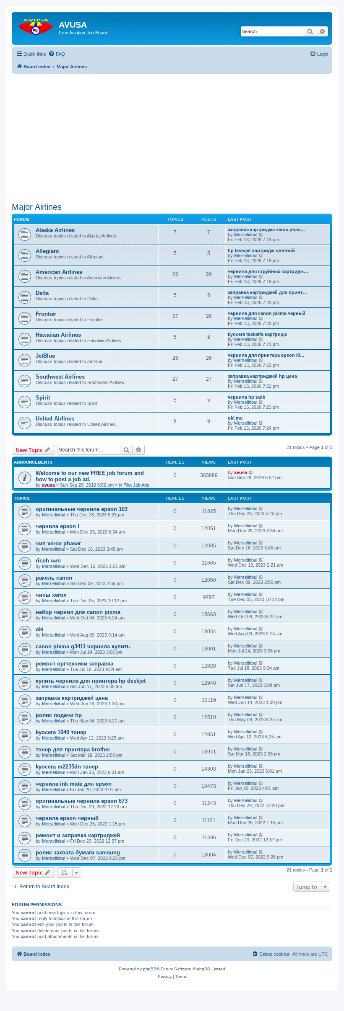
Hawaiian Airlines (58, 335)
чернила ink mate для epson (74, 784)
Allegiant (47, 251)
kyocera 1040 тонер (61, 732)
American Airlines (59, 272)
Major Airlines (37, 206)
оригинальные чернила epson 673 (82, 801)
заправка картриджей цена (72, 698)
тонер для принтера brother (73, 749)
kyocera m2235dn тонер (67, 766)
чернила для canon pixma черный (266, 313)
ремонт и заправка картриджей (78, 835)
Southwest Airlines (60, 377)
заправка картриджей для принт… (267, 292)
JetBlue (45, 356)
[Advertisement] (172, 132)
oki (40, 629)
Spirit (43, 398)
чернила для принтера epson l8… (266, 355)
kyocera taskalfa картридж (257, 334)
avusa (48, 484)
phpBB (149, 969)
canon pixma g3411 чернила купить (83, 646)
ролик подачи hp (59, 715)
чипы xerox (51, 595)
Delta (42, 293)
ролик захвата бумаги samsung (78, 852)
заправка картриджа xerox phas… (266, 229)
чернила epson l (57, 526)
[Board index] (36, 25)
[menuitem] (56, 54)
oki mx (235, 417)
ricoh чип (48, 560)
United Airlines (55, 418)
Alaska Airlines (55, 230)
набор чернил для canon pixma (78, 612)
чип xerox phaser (58, 543)
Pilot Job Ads (136, 484)
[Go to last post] (251, 472)
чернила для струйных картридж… (268, 271)
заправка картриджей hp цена (262, 376)
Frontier (46, 314)
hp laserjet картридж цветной (261, 250)
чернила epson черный (67, 818)
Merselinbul (245, 234)
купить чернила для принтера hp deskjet (91, 681)
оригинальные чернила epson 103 (82, 509)
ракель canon (54, 578)
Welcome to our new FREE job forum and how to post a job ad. (90, 476)
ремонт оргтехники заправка (74, 663)
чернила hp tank (246, 397)
